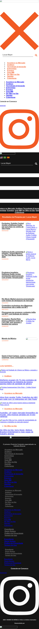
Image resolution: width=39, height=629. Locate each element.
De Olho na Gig (10, 426)
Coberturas (9, 466)
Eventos (8, 458)
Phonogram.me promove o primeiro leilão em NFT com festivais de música (19, 313)
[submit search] (36, 164)
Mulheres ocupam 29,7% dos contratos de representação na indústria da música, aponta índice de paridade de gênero (18, 382)
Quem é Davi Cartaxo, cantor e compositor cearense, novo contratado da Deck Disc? (19, 357)
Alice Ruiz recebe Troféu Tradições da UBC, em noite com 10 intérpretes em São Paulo (19, 398)
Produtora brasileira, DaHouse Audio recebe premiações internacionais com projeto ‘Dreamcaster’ (13, 275)
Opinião (8, 464)
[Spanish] (8, 157)
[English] (1, 157)
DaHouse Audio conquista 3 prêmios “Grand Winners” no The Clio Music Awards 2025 (13, 254)
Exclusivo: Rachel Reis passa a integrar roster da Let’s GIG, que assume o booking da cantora (12, 321)
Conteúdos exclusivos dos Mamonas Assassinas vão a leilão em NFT (17, 306)
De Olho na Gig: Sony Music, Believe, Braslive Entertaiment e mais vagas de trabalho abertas (16, 432)
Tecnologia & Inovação (14, 454)
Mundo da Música (9, 338)
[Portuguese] (4, 157)
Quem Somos (10, 531)
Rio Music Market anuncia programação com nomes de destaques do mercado (18, 300)
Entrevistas (9, 456)
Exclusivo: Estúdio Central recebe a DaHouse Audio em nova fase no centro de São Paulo (13, 225)
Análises (7, 376)
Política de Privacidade (14, 533)
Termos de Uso (11, 535)
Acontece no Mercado (13, 393)
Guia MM (8, 460)
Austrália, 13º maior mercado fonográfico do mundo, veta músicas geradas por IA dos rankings (19, 415)
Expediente (9, 529)
